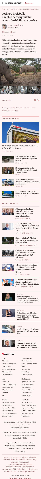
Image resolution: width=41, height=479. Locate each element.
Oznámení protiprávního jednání (20, 464)
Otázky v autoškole (27, 413)
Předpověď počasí (30, 422)
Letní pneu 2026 (27, 402)
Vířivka (24, 438)
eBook (6, 32)
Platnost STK (26, 416)
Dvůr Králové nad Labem (10, 111)
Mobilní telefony (28, 443)
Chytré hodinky (28, 448)
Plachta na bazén (23, 433)
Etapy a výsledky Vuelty (29, 364)
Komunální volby (7, 375)
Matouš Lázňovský (28, 245)
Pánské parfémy (20, 451)
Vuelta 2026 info (27, 361)
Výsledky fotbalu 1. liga (9, 384)
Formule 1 (5, 393)
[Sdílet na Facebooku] (35, 100)
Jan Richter (25, 260)
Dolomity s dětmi (7, 416)
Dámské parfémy (21, 446)
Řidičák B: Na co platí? (28, 411)
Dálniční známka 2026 (29, 405)
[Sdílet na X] (38, 100)
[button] (20, 72)
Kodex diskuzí (22, 469)
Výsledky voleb (6, 366)
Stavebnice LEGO (10, 446)
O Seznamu (17, 457)
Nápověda (32, 457)
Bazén (15, 433)
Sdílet (14, 32)
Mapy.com (20, 422)
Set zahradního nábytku (27, 435)
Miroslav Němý (26, 287)
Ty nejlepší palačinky (28, 382)
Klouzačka (15, 435)
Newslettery (32, 469)
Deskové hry (11, 448)
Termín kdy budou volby (9, 369)
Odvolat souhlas (10, 471)
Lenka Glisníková (16, 25)
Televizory (19, 448)
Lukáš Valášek (26, 233)
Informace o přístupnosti (20, 462)
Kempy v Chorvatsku (8, 402)
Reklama (21, 459)
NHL (3, 395)
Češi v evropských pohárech (20, 428)
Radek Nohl (25, 218)
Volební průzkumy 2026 (9, 364)
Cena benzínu (26, 425)
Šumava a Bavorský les (9, 408)
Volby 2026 (5, 361)
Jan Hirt (24, 366)
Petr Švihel (25, 274)
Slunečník (8, 435)
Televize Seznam (28, 467)
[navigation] (2, 3)
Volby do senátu (7, 372)
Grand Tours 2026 (27, 375)
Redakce (14, 459)
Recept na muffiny (27, 384)
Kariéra (25, 457)
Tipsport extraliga (7, 387)
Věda (27, 108)
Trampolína (33, 433)
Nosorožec (19, 108)
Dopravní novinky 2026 (29, 408)
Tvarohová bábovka (28, 390)
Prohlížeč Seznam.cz (13, 467)
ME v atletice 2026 (7, 390)
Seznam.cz (28, 3)
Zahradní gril (17, 438)
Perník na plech (26, 395)
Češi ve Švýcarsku (7, 411)
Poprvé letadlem (7, 405)
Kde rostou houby (15, 425)
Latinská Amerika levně (9, 413)
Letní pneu (31, 446)
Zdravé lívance (26, 387)
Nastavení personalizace (26, 471)
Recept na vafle (26, 393)
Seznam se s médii (9, 469)
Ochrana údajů (31, 459)
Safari (33, 108)
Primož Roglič (26, 372)
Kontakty (6, 459)
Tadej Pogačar (26, 369)
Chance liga (5, 382)
